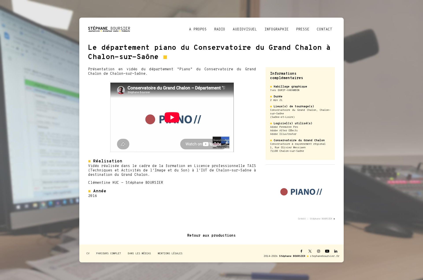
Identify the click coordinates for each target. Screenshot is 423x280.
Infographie (276, 29)
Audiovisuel (245, 29)
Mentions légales (170, 253)
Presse (302, 29)
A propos (198, 29)
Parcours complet (108, 253)
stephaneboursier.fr (324, 256)
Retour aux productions (211, 236)
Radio (219, 29)
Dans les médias (139, 253)
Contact (324, 29)
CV (87, 253)
